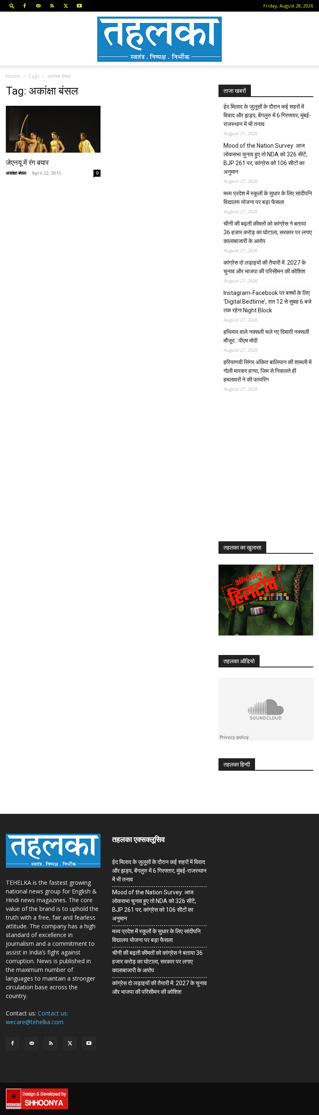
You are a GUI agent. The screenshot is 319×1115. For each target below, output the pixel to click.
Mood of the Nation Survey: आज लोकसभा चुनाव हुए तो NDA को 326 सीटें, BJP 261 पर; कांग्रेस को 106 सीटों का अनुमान (265, 158)
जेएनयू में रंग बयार (27, 162)
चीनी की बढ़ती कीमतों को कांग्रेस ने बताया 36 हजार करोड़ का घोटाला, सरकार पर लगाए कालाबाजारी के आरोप (267, 232)
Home (13, 76)
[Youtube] (79, 6)
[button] (12, 5)
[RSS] (52, 6)
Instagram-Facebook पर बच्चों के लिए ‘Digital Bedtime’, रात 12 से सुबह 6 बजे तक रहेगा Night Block (267, 302)
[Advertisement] (268, 473)
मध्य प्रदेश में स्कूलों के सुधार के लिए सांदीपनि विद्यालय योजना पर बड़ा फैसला (267, 197)
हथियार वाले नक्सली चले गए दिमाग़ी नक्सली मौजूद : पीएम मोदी (266, 336)
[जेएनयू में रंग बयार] (53, 129)
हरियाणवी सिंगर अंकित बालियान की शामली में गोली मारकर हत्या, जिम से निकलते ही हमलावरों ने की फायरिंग (267, 371)
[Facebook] (24, 6)
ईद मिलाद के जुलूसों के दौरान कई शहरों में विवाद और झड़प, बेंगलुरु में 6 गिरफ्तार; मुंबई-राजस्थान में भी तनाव (267, 115)
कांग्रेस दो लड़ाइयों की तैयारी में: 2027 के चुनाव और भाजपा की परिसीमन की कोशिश (264, 267)
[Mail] (38, 6)
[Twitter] (65, 6)
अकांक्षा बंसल (16, 173)
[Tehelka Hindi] (159, 39)
